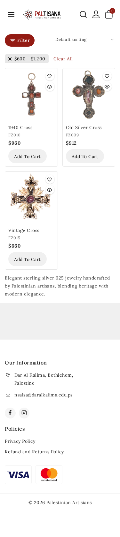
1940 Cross (20, 127)
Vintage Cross (23, 230)
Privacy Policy (20, 441)
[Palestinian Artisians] (42, 14)
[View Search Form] (83, 14)
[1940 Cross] (31, 94)
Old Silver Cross (84, 127)
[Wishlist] (49, 76)
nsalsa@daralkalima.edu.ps (43, 395)
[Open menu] (11, 14)
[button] (27, 156)
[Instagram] (24, 413)
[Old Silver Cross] (89, 94)
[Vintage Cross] (31, 198)
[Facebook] (10, 413)
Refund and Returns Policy (34, 452)
